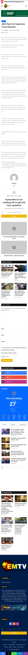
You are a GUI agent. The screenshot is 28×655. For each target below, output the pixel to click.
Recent (13, 424)
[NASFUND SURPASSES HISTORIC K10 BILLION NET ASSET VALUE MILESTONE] (6, 453)
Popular (4, 424)
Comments (23, 424)
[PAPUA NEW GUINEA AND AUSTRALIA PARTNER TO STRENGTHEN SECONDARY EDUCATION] (21, 520)
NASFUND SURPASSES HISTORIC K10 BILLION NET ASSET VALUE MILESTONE (17, 453)
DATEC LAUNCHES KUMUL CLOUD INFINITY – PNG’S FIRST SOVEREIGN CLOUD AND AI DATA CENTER (17, 432)
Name (3, 328)
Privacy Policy (20, 647)
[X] (8, 653)
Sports (14, 647)
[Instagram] (17, 623)
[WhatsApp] (14, 653)
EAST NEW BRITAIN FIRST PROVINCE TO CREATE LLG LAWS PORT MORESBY (20, 293)
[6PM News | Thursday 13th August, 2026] (21, 498)
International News (20, 644)
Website (3, 341)
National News (11, 644)
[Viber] (25, 653)
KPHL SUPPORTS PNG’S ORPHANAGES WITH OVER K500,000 (7, 274)
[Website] (14, 186)
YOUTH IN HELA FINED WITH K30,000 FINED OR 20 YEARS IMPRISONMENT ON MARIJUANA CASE (6, 528)
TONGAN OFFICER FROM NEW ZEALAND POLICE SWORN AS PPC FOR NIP (18, 460)
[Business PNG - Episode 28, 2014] (14, 247)
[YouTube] (14, 623)
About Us (5, 644)
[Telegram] (19, 653)
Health (6, 647)
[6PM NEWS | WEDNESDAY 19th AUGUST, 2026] (6, 447)
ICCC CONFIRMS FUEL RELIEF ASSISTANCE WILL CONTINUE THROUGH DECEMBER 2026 (20, 276)
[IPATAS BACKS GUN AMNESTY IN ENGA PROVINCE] (7, 540)
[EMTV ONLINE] (10, 6)
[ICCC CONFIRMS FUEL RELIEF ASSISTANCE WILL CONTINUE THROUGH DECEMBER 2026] (21, 268)
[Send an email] (6, 30)
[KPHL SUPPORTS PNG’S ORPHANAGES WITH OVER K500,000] (7, 268)
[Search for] (26, 6)
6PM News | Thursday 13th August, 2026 (20, 504)
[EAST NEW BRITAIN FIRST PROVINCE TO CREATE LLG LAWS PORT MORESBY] (21, 286)
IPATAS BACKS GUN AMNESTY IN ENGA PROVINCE (6, 547)
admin (5, 30)
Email (3, 335)
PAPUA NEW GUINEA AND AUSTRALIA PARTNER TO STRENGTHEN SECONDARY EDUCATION (20, 529)
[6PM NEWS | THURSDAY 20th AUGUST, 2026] (6, 440)
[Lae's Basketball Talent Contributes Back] (14, 228)
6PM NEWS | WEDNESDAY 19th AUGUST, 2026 (18, 445)
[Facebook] (10, 623)
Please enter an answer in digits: (9, 353)
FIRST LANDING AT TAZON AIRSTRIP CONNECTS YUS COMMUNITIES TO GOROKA (6, 294)
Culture (10, 647)
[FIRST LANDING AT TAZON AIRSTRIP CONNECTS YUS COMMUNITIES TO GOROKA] (7, 286)
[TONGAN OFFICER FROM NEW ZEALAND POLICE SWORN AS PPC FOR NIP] (6, 460)
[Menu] (2, 6)
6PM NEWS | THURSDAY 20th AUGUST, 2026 (18, 439)
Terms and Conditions (14, 649)
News (3, 21)
